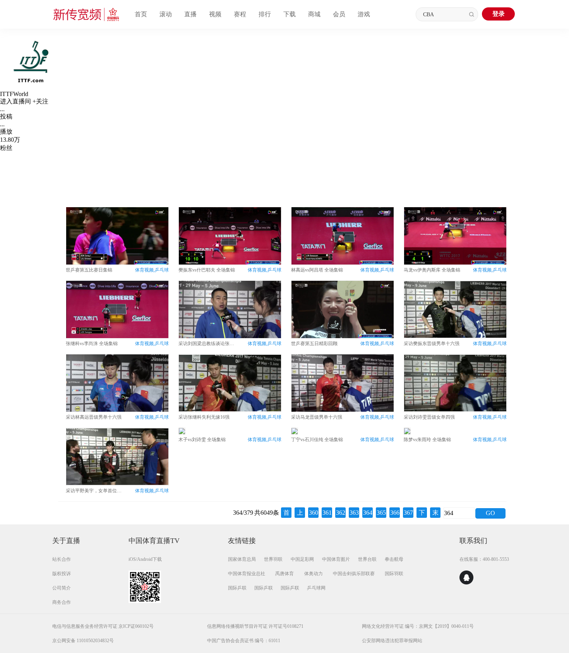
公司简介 (61, 588)
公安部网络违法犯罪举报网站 (392, 640)
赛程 (240, 14)
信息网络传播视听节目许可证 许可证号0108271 (255, 626)
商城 (314, 14)
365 (381, 512)
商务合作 (61, 602)
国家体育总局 (242, 559)
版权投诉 (61, 573)
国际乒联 (237, 588)
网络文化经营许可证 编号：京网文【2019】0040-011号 (418, 626)
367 (408, 512)
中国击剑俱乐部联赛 (354, 573)
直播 (190, 14)
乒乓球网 (316, 588)
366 (394, 512)
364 (367, 512)
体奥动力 (313, 573)
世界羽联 (273, 559)
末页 (435, 513)
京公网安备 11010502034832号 (83, 640)
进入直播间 (15, 101)
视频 (215, 14)
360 (313, 512)
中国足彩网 (302, 559)
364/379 (243, 512)
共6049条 (266, 512)
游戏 (364, 14)
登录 (498, 13)
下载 (289, 14)
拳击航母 (394, 559)
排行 (265, 14)
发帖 (275, 167)
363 (354, 512)
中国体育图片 (336, 559)
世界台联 (367, 559)
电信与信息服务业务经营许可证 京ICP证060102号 (103, 626)
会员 (339, 14)
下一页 (422, 513)
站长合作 (61, 559)
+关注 (40, 101)
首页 (141, 14)
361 (327, 512)
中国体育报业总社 (246, 573)
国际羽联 (394, 573)
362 (340, 512)
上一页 (300, 513)
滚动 (165, 14)
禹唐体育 (284, 573)
